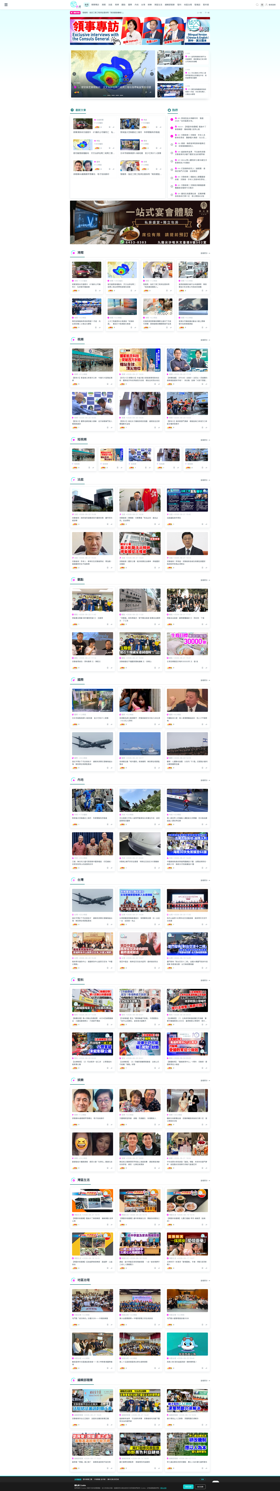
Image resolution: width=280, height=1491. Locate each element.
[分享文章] (150, 92)
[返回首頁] (76, 5)
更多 (202, 1479)
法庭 (110, 4)
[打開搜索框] (257, 5)
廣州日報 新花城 (113, 1479)
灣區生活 (158, 4)
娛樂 (150, 4)
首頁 (87, 4)
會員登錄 (272, 4)
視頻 (117, 4)
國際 (130, 4)
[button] (78, 92)
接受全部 (188, 1487)
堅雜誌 (197, 4)
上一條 (199, 13)
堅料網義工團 (87, 1479)
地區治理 (188, 4)
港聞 (104, 4)
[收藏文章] (146, 92)
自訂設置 (200, 1487)
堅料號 (206, 4)
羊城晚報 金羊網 (99, 1479)
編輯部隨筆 (170, 4)
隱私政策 (163, 1488)
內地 (137, 4)
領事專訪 (95, 4)
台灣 (143, 4)
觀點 (123, 4)
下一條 (207, 13)
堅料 (179, 4)
